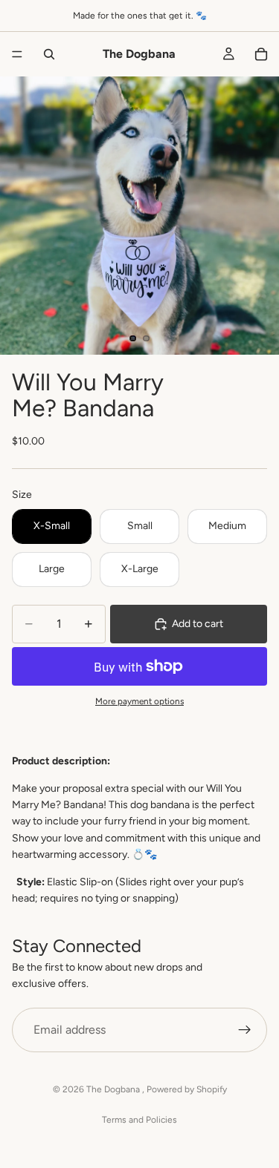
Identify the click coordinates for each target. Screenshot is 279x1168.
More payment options (139, 701)
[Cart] (261, 54)
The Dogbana (114, 1089)
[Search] (49, 54)
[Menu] (17, 54)
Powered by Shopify (187, 1089)
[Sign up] (244, 1030)
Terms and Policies (139, 1120)
